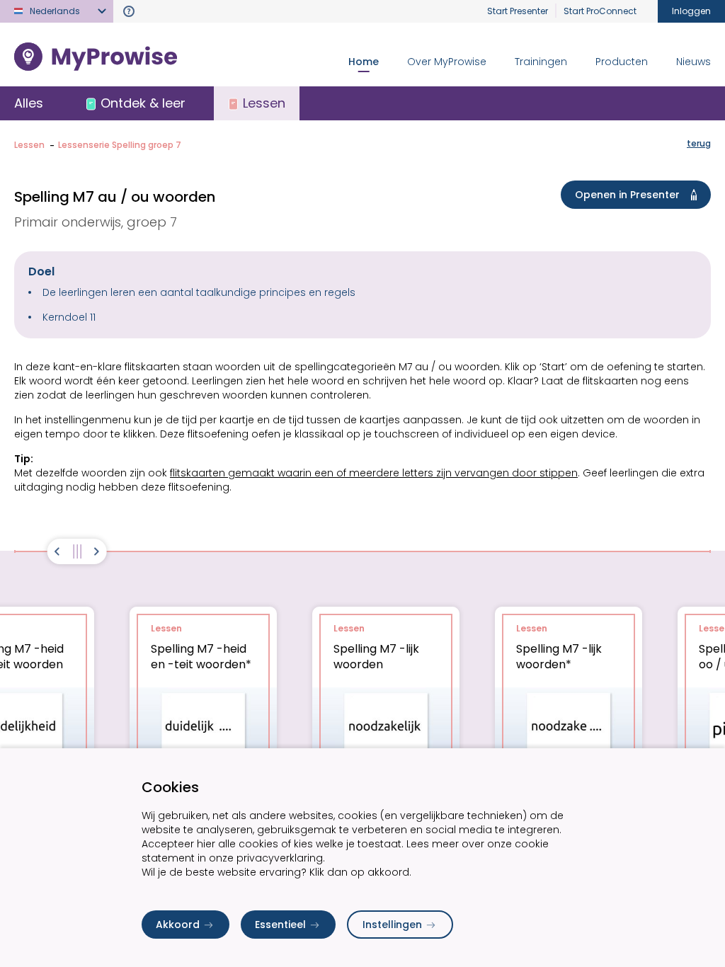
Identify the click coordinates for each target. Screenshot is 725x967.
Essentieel (280, 924)
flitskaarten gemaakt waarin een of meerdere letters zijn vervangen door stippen (374, 473)
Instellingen (392, 924)
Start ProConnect (600, 11)
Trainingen (541, 62)
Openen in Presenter (627, 195)
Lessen (29, 145)
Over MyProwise (446, 62)
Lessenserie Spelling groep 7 (119, 145)
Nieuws (693, 62)
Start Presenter (517, 11)
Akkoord (178, 924)
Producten (621, 62)
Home (363, 62)
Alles (28, 103)
